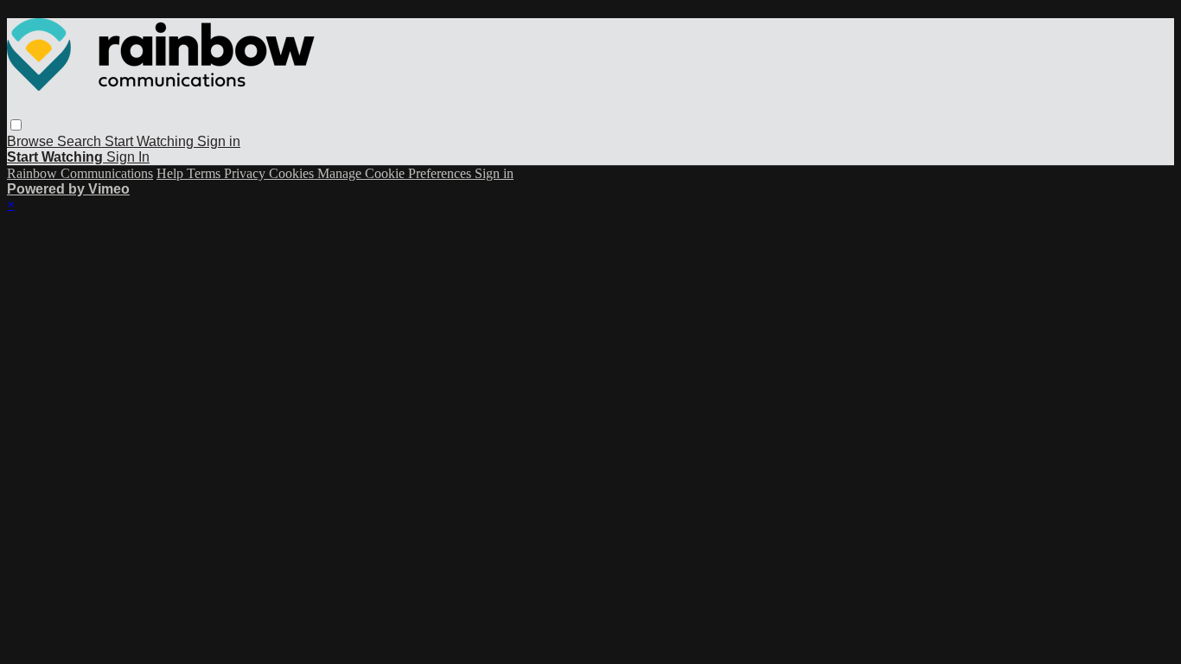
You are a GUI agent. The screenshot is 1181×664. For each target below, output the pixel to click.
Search (81, 141)
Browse (32, 141)
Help (171, 173)
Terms (205, 173)
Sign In (128, 157)
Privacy (246, 173)
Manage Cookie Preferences (396, 173)
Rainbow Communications (80, 173)
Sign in (218, 141)
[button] (16, 125)
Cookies (293, 173)
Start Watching (151, 141)
